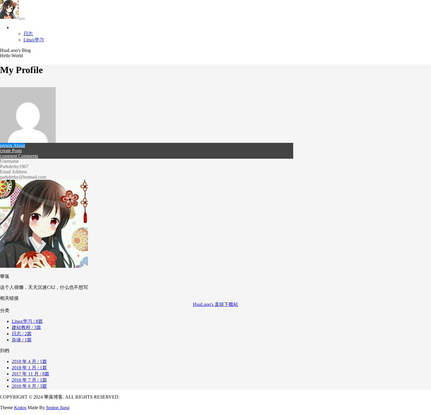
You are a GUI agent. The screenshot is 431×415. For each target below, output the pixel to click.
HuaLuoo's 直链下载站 (215, 304)
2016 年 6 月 (29, 386)
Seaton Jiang (57, 407)
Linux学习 (33, 39)
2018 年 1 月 (29, 367)
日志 (28, 33)
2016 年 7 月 (29, 379)
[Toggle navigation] (22, 19)
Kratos (20, 407)
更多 (16, 27)
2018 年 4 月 (29, 361)
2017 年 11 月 (30, 373)
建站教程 (26, 327)
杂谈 (22, 339)
